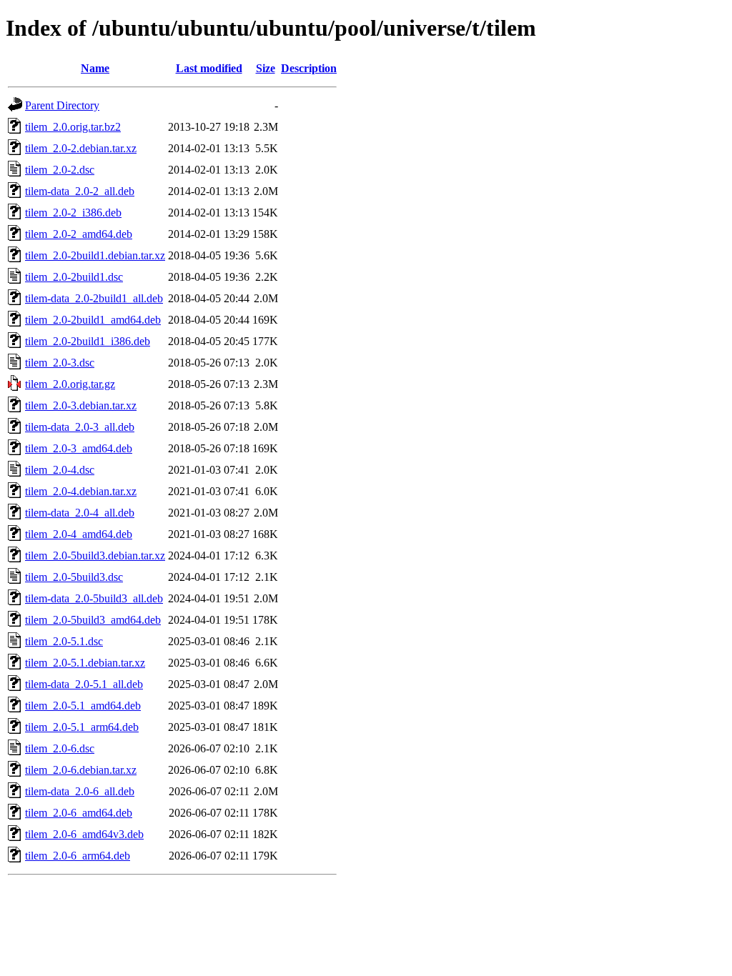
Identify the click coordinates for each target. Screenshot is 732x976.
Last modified (209, 68)
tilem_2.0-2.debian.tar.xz (81, 148)
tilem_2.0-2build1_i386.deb (87, 341)
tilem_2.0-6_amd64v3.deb (84, 834)
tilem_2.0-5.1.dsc (64, 641)
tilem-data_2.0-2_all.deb (79, 191)
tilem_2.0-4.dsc (59, 470)
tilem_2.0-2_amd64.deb (78, 234)
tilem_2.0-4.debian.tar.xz (81, 491)
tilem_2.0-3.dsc (59, 363)
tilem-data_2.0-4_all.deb (79, 513)
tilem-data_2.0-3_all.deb (79, 427)
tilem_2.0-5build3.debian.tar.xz (95, 555)
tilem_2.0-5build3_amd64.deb (93, 620)
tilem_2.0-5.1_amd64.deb (83, 705)
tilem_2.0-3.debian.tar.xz (81, 405)
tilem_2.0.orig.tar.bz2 (73, 127)
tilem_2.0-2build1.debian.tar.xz (95, 255)
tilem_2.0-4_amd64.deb (78, 534)
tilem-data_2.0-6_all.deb (79, 791)
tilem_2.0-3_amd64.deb (78, 448)
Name (95, 68)
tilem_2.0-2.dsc (59, 170)
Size (265, 68)
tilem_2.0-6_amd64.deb (78, 813)
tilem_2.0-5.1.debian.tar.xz (85, 663)
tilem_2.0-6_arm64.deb (77, 856)
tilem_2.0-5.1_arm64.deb (82, 727)
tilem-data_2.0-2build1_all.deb (94, 298)
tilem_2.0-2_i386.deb (73, 212)
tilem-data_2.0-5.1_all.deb (84, 684)
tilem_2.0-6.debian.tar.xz (81, 770)
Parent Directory (62, 105)
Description (309, 68)
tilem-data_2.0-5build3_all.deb (94, 598)
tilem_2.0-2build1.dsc (74, 277)
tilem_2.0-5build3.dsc (74, 577)
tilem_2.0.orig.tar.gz (70, 384)
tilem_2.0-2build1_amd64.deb (93, 320)
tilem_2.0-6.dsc (59, 748)
